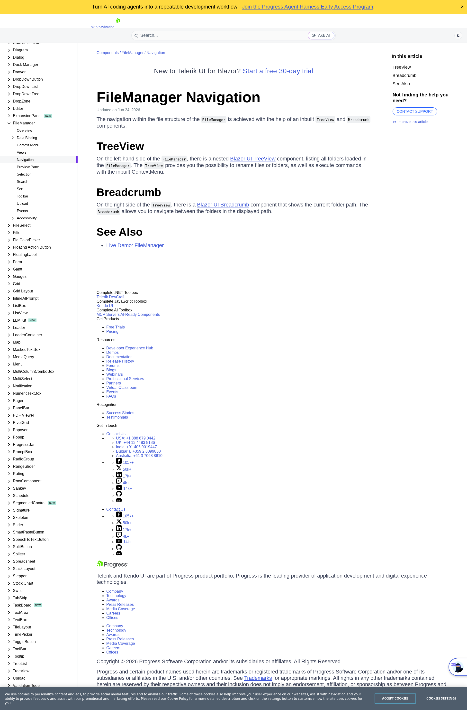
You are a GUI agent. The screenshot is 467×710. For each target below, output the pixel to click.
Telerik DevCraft (110, 297)
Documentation (119, 357)
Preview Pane (28, 167)
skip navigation (103, 27)
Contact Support (415, 111)
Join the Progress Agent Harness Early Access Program (307, 7)
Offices (112, 618)
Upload (22, 203)
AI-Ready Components (140, 314)
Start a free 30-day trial (278, 71)
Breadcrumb (129, 192)
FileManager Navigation (178, 97)
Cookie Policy (177, 698)
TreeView (120, 146)
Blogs (111, 370)
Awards (112, 600)
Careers (113, 613)
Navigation (25, 160)
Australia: (139, 456)
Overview (24, 130)
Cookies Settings (441, 698)
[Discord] (119, 501)
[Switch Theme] (458, 35)
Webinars (114, 374)
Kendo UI (105, 306)
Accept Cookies (395, 698)
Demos (112, 352)
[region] (233, 698)
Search (22, 181)
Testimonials (117, 417)
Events (22, 211)
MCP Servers (108, 314)
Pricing (112, 331)
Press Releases (120, 604)
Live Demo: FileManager (135, 245)
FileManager (133, 53)
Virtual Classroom (121, 387)
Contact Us (116, 434)
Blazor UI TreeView (253, 159)
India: (136, 447)
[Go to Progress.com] (112, 566)
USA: (135, 438)
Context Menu (28, 145)
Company (114, 591)
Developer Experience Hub (129, 348)
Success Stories (120, 413)
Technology (116, 596)
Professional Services (125, 379)
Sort (20, 189)
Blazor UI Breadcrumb (223, 205)
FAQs (111, 396)
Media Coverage (120, 609)
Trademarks (258, 678)
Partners (113, 383)
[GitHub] (119, 495)
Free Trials (115, 327)
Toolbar (22, 196)
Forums (112, 366)
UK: (135, 442)
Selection (24, 174)
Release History (120, 361)
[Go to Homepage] (118, 27)
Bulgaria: (138, 451)
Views (22, 152)
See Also (120, 232)
